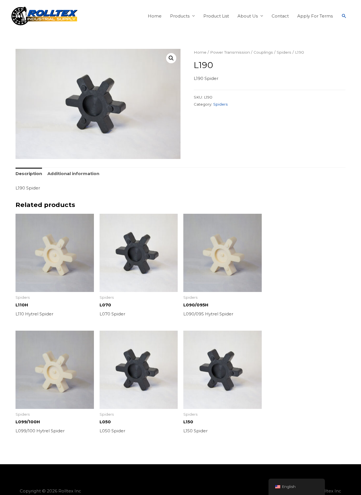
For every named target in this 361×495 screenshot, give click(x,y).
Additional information (73, 173)
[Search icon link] (344, 16)
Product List (216, 16)
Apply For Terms (315, 16)
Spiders (284, 52)
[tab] (29, 174)
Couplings (263, 52)
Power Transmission (230, 52)
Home (155, 16)
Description (29, 173)
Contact (280, 16)
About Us (247, 16)
